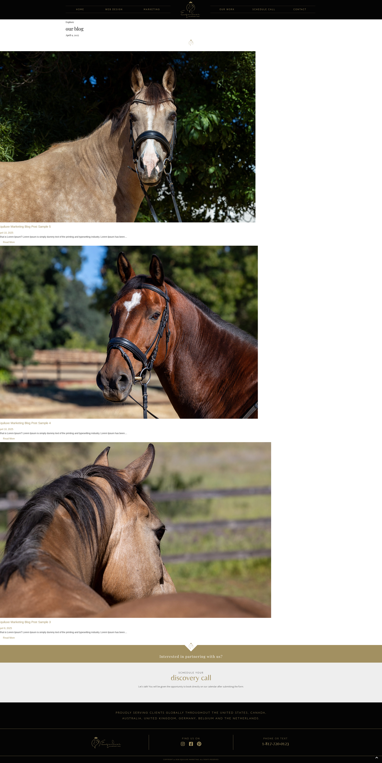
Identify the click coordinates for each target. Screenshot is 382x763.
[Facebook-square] (191, 744)
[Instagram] (183, 744)
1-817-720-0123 (275, 743)
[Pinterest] (199, 744)
